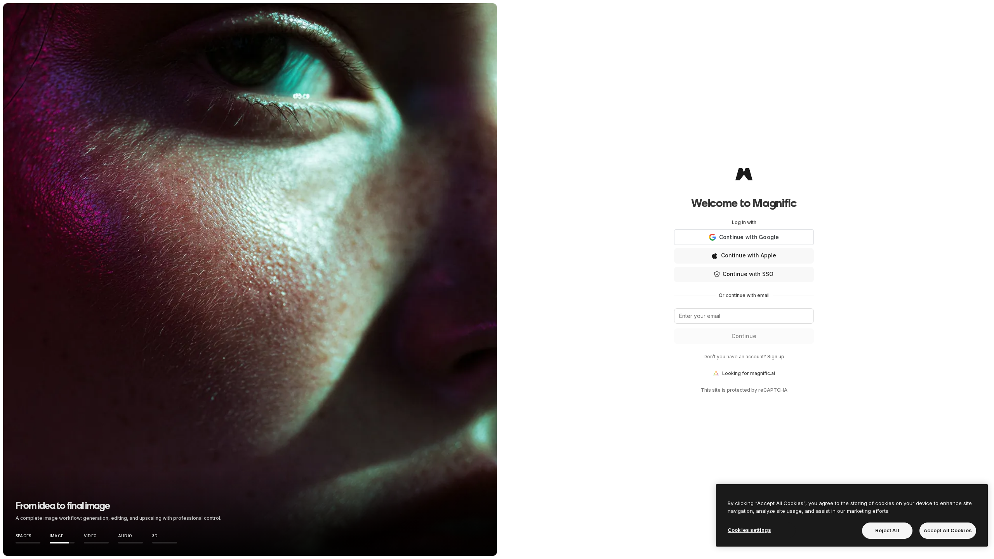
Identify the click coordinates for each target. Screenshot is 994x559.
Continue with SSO (748, 274)
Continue (744, 336)
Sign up (775, 356)
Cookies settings (749, 530)
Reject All (887, 530)
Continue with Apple (748, 255)
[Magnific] (743, 173)
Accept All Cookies (948, 530)
